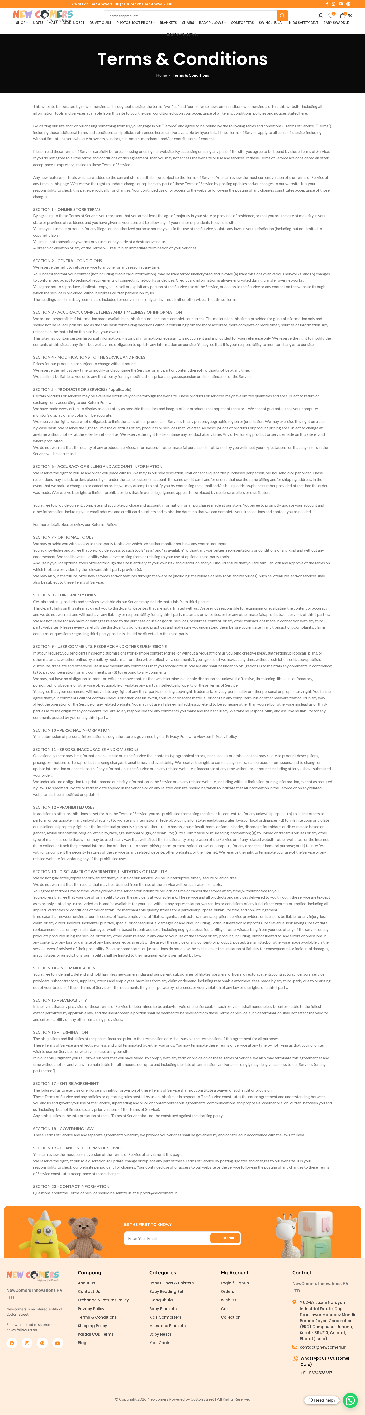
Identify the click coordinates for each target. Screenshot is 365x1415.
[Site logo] (43, 15)
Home (161, 75)
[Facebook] (11, 1343)
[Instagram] (27, 1343)
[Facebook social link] (327, 4)
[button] (350, 1400)
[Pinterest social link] (348, 4)
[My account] (321, 16)
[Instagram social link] (333, 4)
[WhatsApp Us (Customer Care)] (295, 1358)
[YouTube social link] (341, 4)
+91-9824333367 (316, 1372)
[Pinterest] (42, 1343)
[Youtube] (57, 1343)
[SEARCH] (282, 15)
